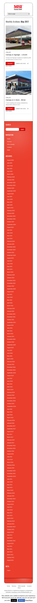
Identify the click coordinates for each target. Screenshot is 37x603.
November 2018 (11, 400)
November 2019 (11, 370)
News (8, 150)
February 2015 (11, 493)
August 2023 (10, 258)
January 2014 (10, 524)
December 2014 (11, 498)
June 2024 (10, 233)
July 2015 (9, 479)
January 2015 (10, 496)
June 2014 (10, 510)
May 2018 (9, 412)
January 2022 (10, 311)
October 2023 (10, 252)
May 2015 (9, 484)
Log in (8, 570)
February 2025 (11, 210)
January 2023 (10, 277)
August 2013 (10, 532)
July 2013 (9, 535)
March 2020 (10, 359)
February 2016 (11, 465)
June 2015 (10, 482)
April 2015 (9, 487)
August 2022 (10, 291)
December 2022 (11, 280)
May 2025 (9, 202)
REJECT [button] (21, 600)
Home (8, 139)
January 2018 (10, 423)
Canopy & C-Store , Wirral (15, 100)
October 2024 (10, 221)
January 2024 (10, 244)
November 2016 (11, 448)
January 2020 (10, 364)
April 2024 (9, 238)
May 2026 (9, 168)
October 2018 (10, 403)
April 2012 (9, 552)
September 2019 (11, 372)
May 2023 (9, 266)
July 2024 (9, 230)
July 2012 (9, 546)
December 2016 (11, 445)
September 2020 (11, 345)
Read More (29, 600)
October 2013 (10, 529)
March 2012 (10, 554)
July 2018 (9, 409)
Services (9, 141)
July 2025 (9, 196)
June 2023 (10, 263)
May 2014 (9, 512)
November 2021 (11, 317)
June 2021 (10, 328)
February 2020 (11, 361)
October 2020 (10, 342)
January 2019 (10, 395)
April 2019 (9, 386)
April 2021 (9, 331)
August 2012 (10, 543)
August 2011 (10, 560)
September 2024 (11, 224)
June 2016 (10, 459)
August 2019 (10, 375)
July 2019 (9, 378)
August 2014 (10, 504)
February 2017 (11, 440)
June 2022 (10, 297)
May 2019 (9, 384)
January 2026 (10, 179)
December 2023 (11, 247)
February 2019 (11, 392)
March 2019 (10, 389)
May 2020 (9, 356)
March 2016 (10, 462)
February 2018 (11, 420)
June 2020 (10, 353)
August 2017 (10, 431)
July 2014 (9, 507)
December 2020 (11, 339)
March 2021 (10, 333)
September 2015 (11, 476)
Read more (10, 63)
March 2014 (10, 518)
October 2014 (10, 501)
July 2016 (9, 456)
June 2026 (10, 165)
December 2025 (11, 182)
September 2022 (11, 289)
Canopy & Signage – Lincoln (16, 55)
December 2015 (11, 470)
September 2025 (11, 191)
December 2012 (11, 540)
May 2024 (9, 235)
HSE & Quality (10, 144)
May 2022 (9, 300)
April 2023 (9, 269)
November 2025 (11, 185)
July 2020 (9, 350)
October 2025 (10, 188)
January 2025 (10, 213)
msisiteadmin (9, 66)
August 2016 (10, 454)
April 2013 (9, 538)
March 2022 (10, 305)
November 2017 (11, 426)
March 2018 (10, 417)
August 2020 (10, 347)
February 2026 (11, 177)
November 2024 (11, 219)
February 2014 (11, 521)
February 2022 (11, 308)
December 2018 (11, 398)
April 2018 (9, 414)
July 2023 (9, 261)
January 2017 (10, 442)
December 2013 (11, 526)
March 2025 (10, 207)
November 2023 (11, 249)
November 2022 (11, 283)
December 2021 (11, 314)
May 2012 (9, 549)
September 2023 (11, 255)
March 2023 (10, 272)
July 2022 (9, 294)
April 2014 (9, 515)
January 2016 (10, 468)
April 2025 (9, 205)
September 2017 (11, 428)
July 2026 (9, 163)
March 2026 (10, 174)
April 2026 (9, 171)
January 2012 (10, 557)
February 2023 (11, 275)
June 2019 (10, 381)
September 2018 (11, 406)
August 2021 (10, 325)
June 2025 (10, 199)
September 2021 (11, 322)
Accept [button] (14, 600)
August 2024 (10, 227)
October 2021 (10, 319)
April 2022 (9, 303)
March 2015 (10, 490)
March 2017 (10, 437)
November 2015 (11, 473)
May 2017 (9, 434)
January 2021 (10, 336)
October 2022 (10, 286)
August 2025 (10, 193)
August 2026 (10, 160)
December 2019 (11, 367)
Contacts (9, 147)
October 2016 (10, 451)
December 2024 (11, 216)
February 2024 (11, 241)
